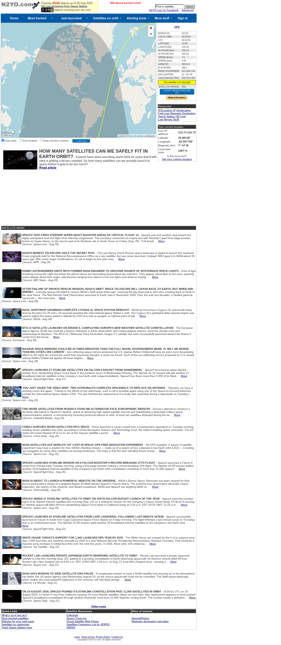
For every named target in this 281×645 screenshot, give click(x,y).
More (161, 241)
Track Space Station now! (17, 627)
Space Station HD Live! (172, 116)
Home (14, 18)
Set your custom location (177, 159)
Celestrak (72, 615)
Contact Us (117, 637)
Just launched (71, 18)
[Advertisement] (99, 198)
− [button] (151, 34)
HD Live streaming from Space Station (64, 6)
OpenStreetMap (136, 135)
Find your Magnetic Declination (177, 113)
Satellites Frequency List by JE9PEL (88, 624)
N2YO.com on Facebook (164, 10)
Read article (47, 167)
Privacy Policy (103, 637)
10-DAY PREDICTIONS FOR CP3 (177, 91)
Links (77, 637)
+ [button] (151, 28)
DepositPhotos (140, 618)
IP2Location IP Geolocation (174, 110)
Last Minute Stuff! (168, 119)
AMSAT (71, 627)
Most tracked (37, 18)
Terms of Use (88, 637)
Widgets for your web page (18, 621)
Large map (81, 141)
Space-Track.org (77, 618)
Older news (98, 606)
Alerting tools (136, 18)
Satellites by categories (15, 624)
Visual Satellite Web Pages (83, 621)
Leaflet (122, 135)
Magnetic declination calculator (150, 621)
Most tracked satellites (15, 618)
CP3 (176, 26)
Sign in (183, 18)
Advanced (188, 10)
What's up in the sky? (14, 615)
